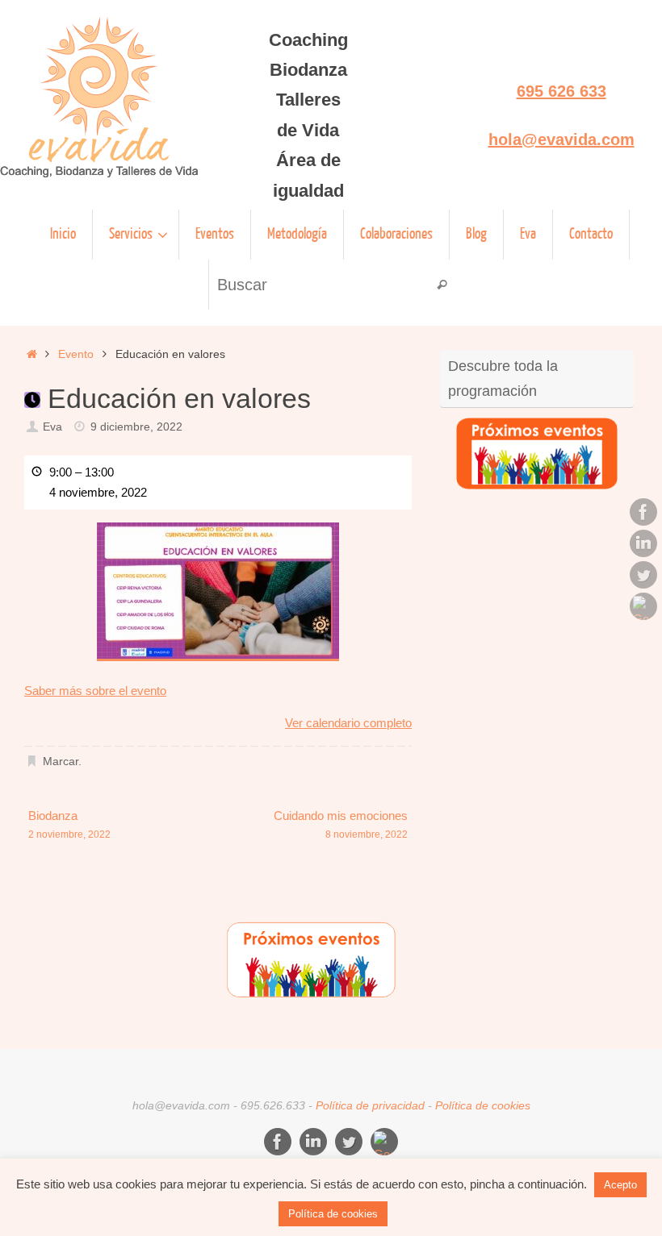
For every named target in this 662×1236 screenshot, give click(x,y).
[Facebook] (643, 512)
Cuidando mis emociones (341, 824)
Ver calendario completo (348, 723)
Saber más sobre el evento (95, 690)
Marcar (60, 761)
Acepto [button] (620, 1185)
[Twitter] (643, 575)
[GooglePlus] (643, 606)
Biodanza (69, 824)
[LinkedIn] (643, 543)
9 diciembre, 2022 (136, 427)
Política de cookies (482, 1106)
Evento (76, 354)
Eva (52, 427)
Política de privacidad (370, 1106)
